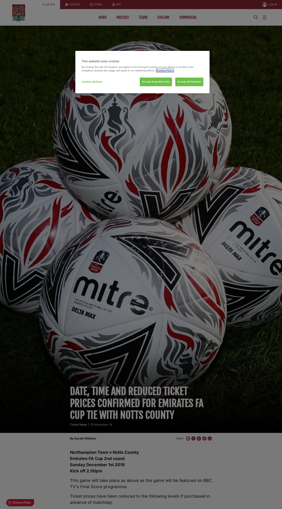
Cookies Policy (164, 70)
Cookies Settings (92, 81)
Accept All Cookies (189, 81)
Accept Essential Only (156, 81)
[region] (142, 72)
